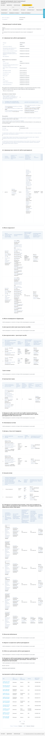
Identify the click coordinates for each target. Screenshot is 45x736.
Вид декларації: (4, 9)
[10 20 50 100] (22, 722)
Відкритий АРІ (9, 5)
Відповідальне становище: (14, 12)
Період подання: (39, 9)
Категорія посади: (30, 9)
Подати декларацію (27, 5)
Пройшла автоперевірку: (25, 12)
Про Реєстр (3, 5)
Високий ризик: (4, 12)
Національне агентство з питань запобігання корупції (35, 733)
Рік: (10, 9)
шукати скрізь (31, 7)
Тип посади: (23, 9)
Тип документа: (15, 9)
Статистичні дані (17, 5)
